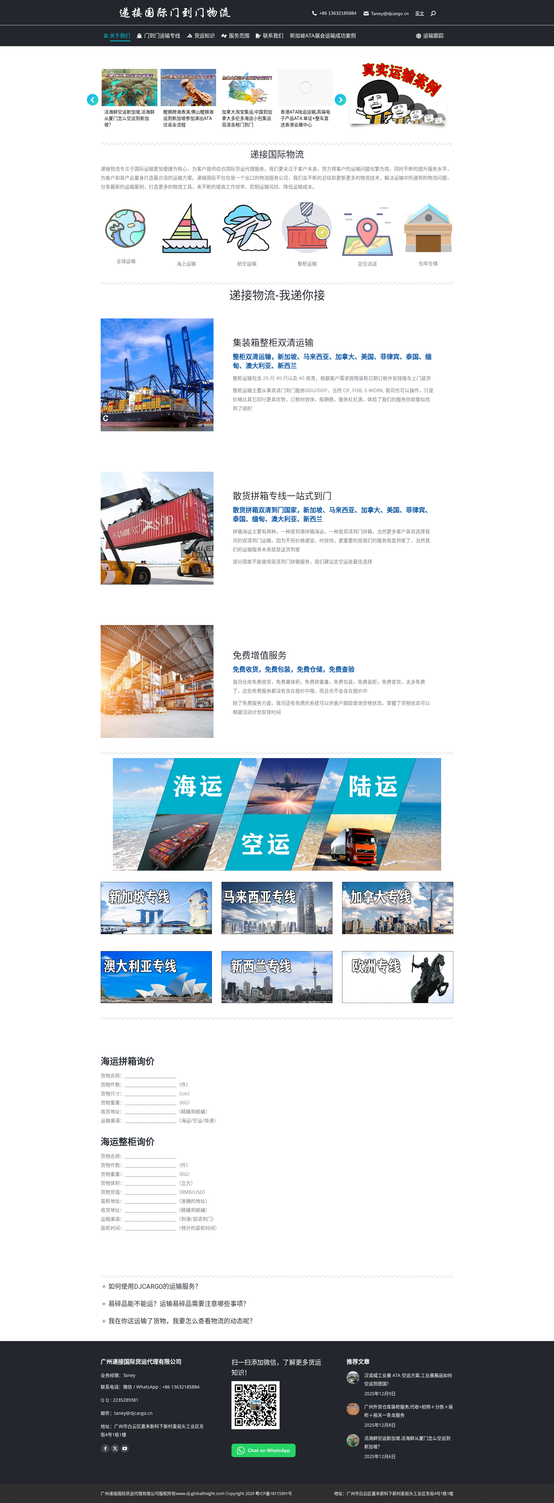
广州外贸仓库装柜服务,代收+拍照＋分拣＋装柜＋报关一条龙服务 (408, 1411)
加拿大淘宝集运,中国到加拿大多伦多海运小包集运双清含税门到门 (246, 118)
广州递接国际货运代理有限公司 (130, 1493)
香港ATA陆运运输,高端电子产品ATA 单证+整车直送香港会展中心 (304, 118)
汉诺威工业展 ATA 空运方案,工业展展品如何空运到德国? (408, 1379)
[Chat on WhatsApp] (263, 1455)
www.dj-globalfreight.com (200, 1493)
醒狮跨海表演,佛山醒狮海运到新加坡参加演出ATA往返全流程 (187, 118)
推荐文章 (358, 1361)
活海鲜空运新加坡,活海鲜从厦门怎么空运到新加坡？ (128, 118)
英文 (419, 13)
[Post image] (353, 1377)
